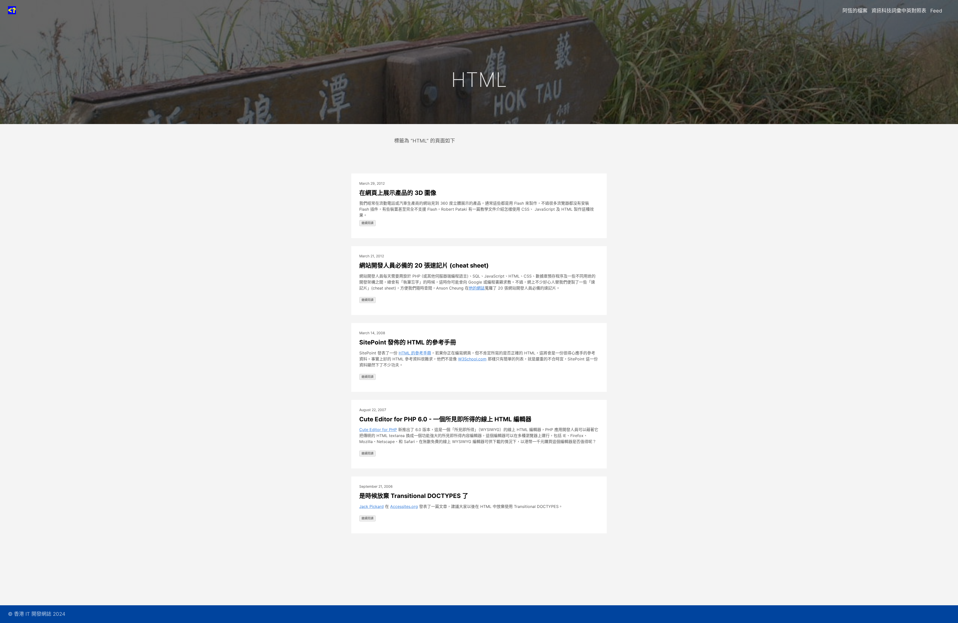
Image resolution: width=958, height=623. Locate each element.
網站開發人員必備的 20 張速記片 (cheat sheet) (424, 265)
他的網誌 (477, 288)
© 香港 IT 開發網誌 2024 (36, 614)
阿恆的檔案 (854, 11)
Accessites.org (404, 506)
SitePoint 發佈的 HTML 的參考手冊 (407, 342)
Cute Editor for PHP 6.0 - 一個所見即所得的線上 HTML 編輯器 (445, 419)
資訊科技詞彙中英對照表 (898, 11)
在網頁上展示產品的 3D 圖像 (397, 192)
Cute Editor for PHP (378, 429)
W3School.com (472, 358)
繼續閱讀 (367, 223)
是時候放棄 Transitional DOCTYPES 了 (413, 495)
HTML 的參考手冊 (415, 352)
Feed (936, 11)
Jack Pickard (371, 506)
